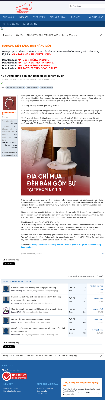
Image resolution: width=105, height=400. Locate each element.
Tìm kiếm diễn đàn (11, 24)
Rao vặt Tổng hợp (20, 79)
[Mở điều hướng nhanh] (100, 35)
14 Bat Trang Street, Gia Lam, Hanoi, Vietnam (9, 145)
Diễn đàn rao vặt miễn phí (12, 370)
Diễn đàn (23, 17)
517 (15, 126)
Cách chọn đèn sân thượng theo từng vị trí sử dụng (33, 287)
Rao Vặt (75, 17)
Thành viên (39, 17)
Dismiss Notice (100, 380)
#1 (103, 254)
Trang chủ (8, 17)
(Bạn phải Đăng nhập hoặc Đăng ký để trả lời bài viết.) (86, 276)
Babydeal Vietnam (10, 389)
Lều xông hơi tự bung (12, 391)
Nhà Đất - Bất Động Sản (49, 335)
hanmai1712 (16, 312)
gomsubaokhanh (42, 79)
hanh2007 (15, 322)
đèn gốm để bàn (32, 87)
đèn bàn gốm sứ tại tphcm (15, 87)
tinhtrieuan (15, 303)
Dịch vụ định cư (58, 17)
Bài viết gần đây (30, 24)
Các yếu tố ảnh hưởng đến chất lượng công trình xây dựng (36, 309)
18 (16, 132)
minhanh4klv (16, 335)
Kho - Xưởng (43, 312)
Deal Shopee (42, 393)
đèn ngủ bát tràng (47, 87)
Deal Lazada (42, 391)
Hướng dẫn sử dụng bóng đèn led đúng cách (30, 319)
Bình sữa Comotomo (45, 389)
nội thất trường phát (18, 291)
